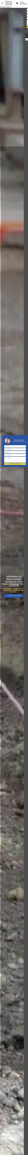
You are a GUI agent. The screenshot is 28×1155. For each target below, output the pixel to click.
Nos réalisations (14, 595)
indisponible (23, 4)
